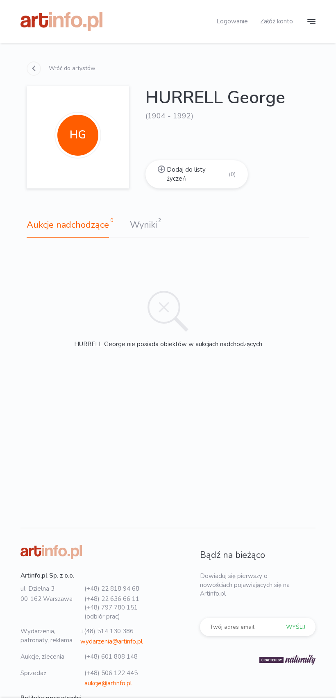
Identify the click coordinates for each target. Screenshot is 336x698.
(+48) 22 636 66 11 (111, 599)
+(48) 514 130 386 (107, 631)
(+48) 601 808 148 (111, 657)
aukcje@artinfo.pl (108, 683)
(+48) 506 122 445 (111, 673)
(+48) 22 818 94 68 (111, 589)
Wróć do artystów (71, 68)
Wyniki (143, 225)
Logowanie (232, 21)
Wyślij (295, 627)
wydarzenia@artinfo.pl (111, 641)
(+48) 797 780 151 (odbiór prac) (111, 611)
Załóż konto (276, 21)
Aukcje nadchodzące (68, 225)
